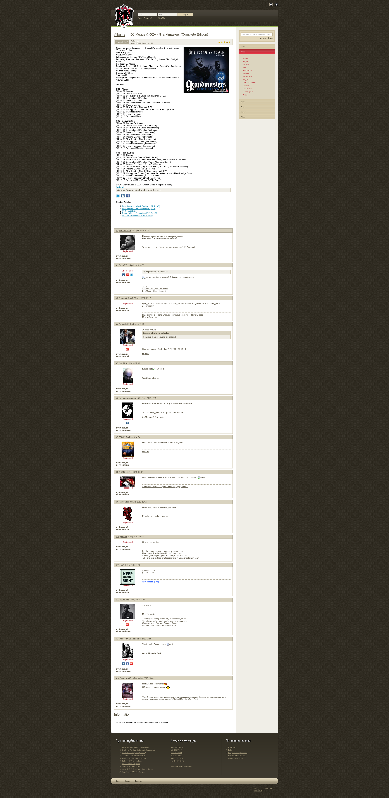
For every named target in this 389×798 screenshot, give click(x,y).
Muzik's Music (148, 614)
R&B (244, 67)
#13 (117, 639)
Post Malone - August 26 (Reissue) (134, 753)
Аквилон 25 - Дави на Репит (155, 289)
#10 (117, 536)
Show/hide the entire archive (181, 766)
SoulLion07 (125, 678)
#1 (117, 230)
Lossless (246, 86)
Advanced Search (266, 38)
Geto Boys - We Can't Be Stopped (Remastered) (138, 750)
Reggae (245, 80)
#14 (117, 678)
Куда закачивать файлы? (237, 755)
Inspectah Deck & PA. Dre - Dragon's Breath (137, 769)
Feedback (138, 781)
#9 (117, 502)
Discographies (248, 92)
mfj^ (122, 565)
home (118, 781)
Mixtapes (246, 64)
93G (121, 437)
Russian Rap (247, 77)
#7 (117, 437)
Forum (243, 112)
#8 (117, 472)
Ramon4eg (124, 502)
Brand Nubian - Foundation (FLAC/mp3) (139, 213)
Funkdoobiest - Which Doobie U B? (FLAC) (141, 206)
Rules (230, 750)
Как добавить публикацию (237, 753)
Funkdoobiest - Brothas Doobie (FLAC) (139, 208)
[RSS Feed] (271, 6)
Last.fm (145, 452)
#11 (117, 565)
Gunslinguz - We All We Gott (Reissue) (135, 747)
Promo (245, 95)
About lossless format (235, 758)
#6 (117, 398)
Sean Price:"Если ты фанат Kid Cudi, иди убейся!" (165, 486)
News (243, 107)
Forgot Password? (145, 18)
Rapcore (246, 74)
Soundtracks (247, 89)
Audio (243, 52)
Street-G (123, 324)
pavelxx (123, 536)
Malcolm (124, 639)
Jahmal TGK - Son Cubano (131, 766)
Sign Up (161, 18)
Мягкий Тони (125, 230)
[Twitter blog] (276, 6)
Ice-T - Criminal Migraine (131, 764)
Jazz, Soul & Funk (249, 83)
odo (138, 41)
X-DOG (122, 472)
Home (243, 47)
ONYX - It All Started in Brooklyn (134, 758)
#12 (117, 600)
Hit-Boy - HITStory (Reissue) (132, 761)
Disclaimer (232, 747)
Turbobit (120, 187)
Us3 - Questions (129, 211)
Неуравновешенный (129, 398)
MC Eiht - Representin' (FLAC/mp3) (137, 215)
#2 (117, 265)
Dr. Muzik (124, 600)
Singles (245, 61)
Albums (119, 34)
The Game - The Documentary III (133, 755)
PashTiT (123, 265)
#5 (117, 363)
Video (243, 102)
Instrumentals (247, 70)
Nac (120, 363)
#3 (117, 298)
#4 (117, 324)
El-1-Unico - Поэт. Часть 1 (154, 291)
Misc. (243, 117)
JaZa (144, 286)
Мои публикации (149, 317)
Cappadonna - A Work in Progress (133, 772)
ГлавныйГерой (126, 298)
